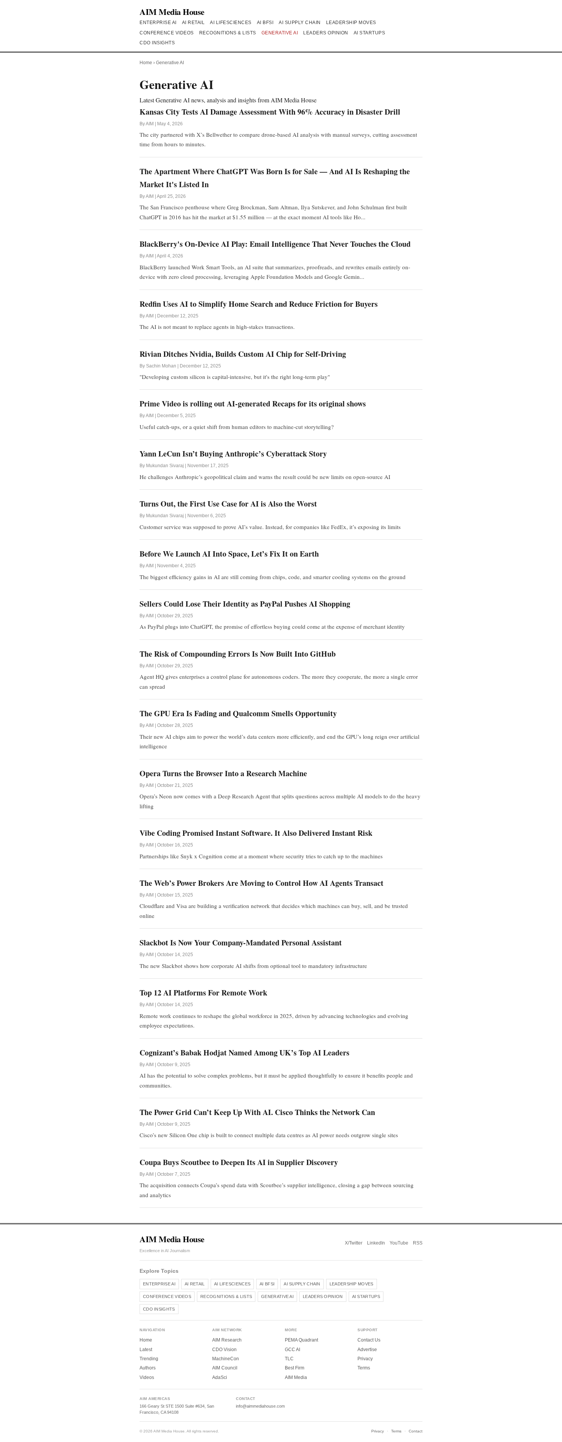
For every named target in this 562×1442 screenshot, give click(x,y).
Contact (415, 1431)
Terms (363, 1368)
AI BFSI (265, 22)
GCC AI (292, 1349)
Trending (149, 1358)
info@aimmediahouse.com (260, 1406)
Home (146, 62)
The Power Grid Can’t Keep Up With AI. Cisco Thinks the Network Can (257, 1112)
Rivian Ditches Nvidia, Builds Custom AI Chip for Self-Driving (243, 353)
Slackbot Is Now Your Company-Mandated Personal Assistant (241, 942)
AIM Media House (172, 11)
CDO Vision (224, 1349)
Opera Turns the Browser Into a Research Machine (223, 773)
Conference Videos (167, 33)
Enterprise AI (158, 22)
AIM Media (296, 1377)
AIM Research (227, 1340)
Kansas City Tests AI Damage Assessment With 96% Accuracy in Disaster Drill (270, 111)
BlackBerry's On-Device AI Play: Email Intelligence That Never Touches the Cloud (275, 243)
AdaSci (219, 1377)
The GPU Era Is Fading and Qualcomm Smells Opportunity (238, 713)
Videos (147, 1377)
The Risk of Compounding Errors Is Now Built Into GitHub (238, 653)
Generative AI (280, 33)
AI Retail (193, 22)
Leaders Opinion (325, 33)
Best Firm (294, 1368)
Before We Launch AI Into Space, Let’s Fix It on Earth (229, 553)
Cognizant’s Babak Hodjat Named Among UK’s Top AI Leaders (244, 1052)
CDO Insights (157, 42)
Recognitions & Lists (227, 33)
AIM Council (224, 1368)
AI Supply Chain (300, 22)
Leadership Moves (351, 22)
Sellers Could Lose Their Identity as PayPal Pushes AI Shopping (245, 603)
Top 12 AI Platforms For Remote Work (203, 992)
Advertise (367, 1349)
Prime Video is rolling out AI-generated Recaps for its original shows (253, 403)
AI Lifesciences (231, 22)
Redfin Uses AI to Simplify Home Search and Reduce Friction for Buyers (259, 303)
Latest (146, 1349)
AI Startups (369, 33)
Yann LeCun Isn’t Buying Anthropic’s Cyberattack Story (233, 453)
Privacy (365, 1358)
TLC (289, 1358)
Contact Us (368, 1340)
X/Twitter (353, 1243)
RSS (417, 1243)
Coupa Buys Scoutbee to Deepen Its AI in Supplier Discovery (239, 1162)
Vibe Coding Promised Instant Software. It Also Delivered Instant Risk (256, 832)
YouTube (399, 1243)
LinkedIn (376, 1243)
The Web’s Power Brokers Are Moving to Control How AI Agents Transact (261, 883)
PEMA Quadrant (301, 1340)
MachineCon (225, 1358)
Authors (148, 1368)
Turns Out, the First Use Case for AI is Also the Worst (228, 503)
